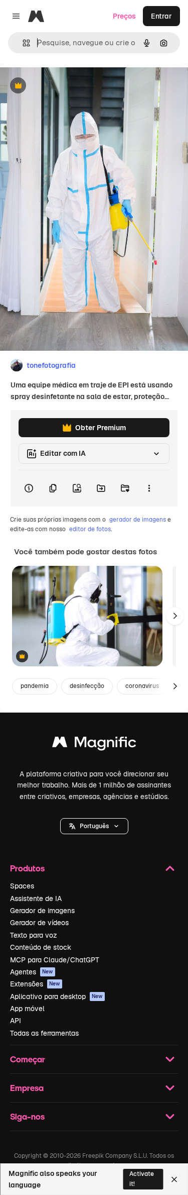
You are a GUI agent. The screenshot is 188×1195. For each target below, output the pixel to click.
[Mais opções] (149, 488)
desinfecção (87, 686)
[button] (94, 826)
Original (64, 86)
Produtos (27, 868)
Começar (27, 1059)
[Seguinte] (175, 616)
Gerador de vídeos (39, 922)
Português (94, 826)
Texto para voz (33, 935)
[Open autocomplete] (22, 43)
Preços (124, 16)
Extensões (35, 983)
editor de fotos (90, 529)
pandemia (35, 686)
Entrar (161, 16)
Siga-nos (27, 1116)
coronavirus (142, 686)
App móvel (27, 1008)
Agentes (31, 971)
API (15, 1020)
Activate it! (141, 1178)
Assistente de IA (36, 898)
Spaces (22, 885)
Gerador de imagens (42, 910)
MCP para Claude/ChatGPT (54, 959)
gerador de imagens (137, 520)
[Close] (174, 1179)
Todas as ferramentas (44, 1033)
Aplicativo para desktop (56, 996)
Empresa (27, 1087)
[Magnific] (94, 744)
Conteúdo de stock (40, 947)
